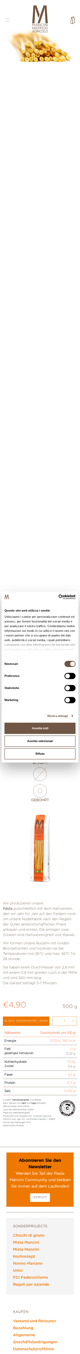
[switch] (70, 676)
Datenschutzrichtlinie (33, 1349)
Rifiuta (40, 753)
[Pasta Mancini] (40, 19)
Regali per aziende (31, 1285)
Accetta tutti (40, 728)
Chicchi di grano (28, 1235)
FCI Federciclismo (30, 1278)
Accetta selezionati (40, 741)
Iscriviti (40, 1197)
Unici (18, 1270)
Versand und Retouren (34, 1321)
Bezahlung (23, 1328)
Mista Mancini (26, 1242)
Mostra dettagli (57, 716)
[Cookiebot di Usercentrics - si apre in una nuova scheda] (59, 596)
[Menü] (7, 20)
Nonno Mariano (28, 1263)
